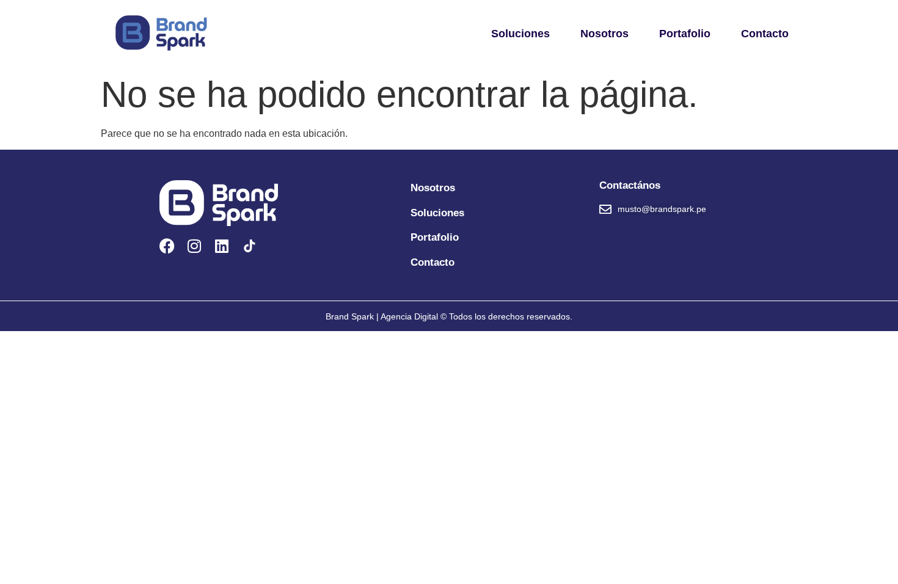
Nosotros (604, 33)
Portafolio (684, 33)
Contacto (765, 33)
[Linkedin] (222, 246)
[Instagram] (194, 246)
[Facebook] (167, 246)
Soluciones (520, 33)
